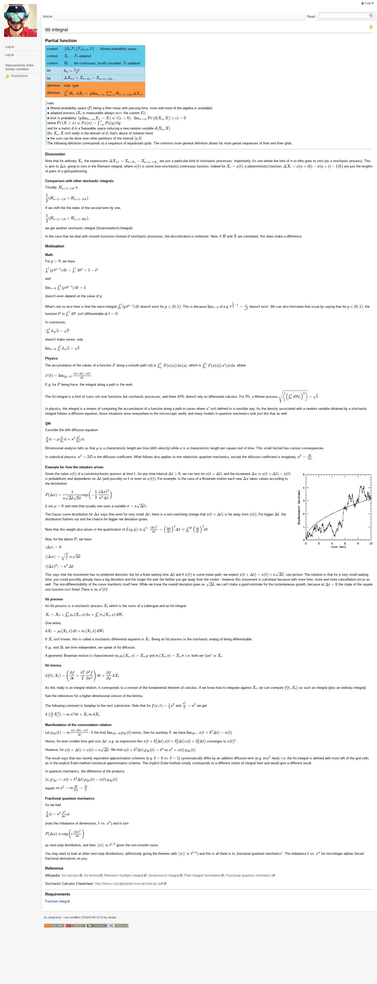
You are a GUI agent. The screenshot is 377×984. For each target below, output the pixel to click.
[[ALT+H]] (20, 20)
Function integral (57, 901)
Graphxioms (19, 76)
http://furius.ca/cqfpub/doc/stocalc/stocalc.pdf (129, 884)
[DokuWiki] (97, 925)
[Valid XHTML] (118, 925)
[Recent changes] (54, 925)
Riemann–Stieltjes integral (123, 875)
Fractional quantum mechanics (249, 875)
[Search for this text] (371, 16)
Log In (369, 3)
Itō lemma (91, 875)
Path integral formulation (202, 875)
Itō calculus (70, 875)
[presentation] (79, 49)
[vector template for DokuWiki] (75, 925)
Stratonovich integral (163, 875)
